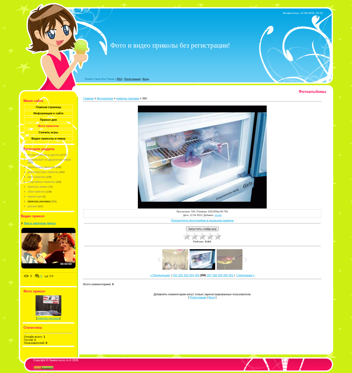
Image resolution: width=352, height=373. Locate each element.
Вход (146, 78)
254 (191, 275)
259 (220, 275)
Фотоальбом (105, 98)
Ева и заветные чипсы (40, 223)
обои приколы (37, 191)
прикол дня (35, 196)
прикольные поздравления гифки (49, 159)
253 (186, 275)
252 (180, 275)
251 (175, 275)
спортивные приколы (41, 181)
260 (225, 275)
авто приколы (36, 176)
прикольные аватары (41, 167)
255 (197, 275)
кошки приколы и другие (43, 154)
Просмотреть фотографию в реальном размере (202, 220)
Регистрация (132, 78)
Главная (88, 98)
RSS (119, 78)
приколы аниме (38, 186)
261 (231, 275)
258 (214, 275)
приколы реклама (39, 201)
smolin (218, 215)
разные (32, 206)
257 (209, 275)
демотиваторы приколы (43, 172)
